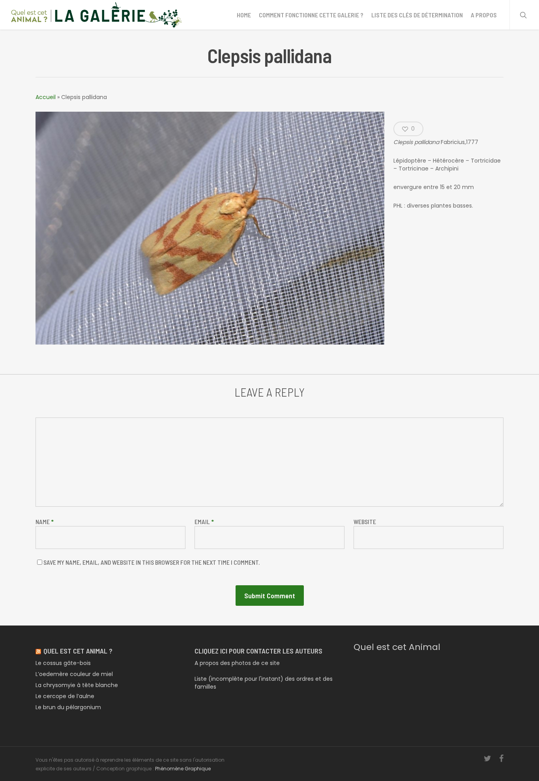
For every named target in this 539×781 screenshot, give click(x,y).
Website (365, 521)
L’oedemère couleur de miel (74, 674)
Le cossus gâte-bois (63, 663)
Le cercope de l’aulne (65, 696)
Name (45, 521)
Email (204, 521)
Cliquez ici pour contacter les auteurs (258, 650)
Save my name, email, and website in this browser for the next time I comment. (151, 562)
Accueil (46, 97)
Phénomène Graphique (183, 768)
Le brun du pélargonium (68, 707)
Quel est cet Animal (397, 647)
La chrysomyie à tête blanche (77, 685)
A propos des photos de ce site (237, 663)
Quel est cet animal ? (77, 650)
